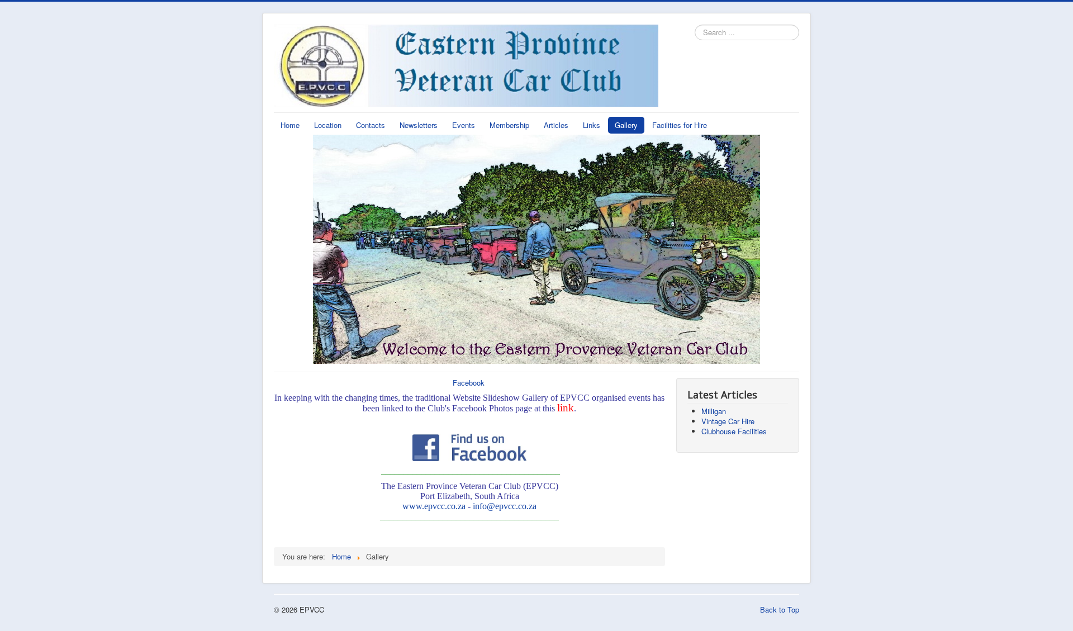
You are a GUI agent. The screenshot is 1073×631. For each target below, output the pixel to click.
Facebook (469, 382)
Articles (556, 125)
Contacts (370, 125)
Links (591, 125)
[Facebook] (469, 445)
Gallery (626, 125)
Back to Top (779, 609)
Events (463, 125)
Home (290, 125)
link (565, 408)
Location (327, 125)
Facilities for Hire (679, 125)
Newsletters (419, 125)
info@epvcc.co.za (504, 506)
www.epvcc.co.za (434, 506)
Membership (509, 125)
